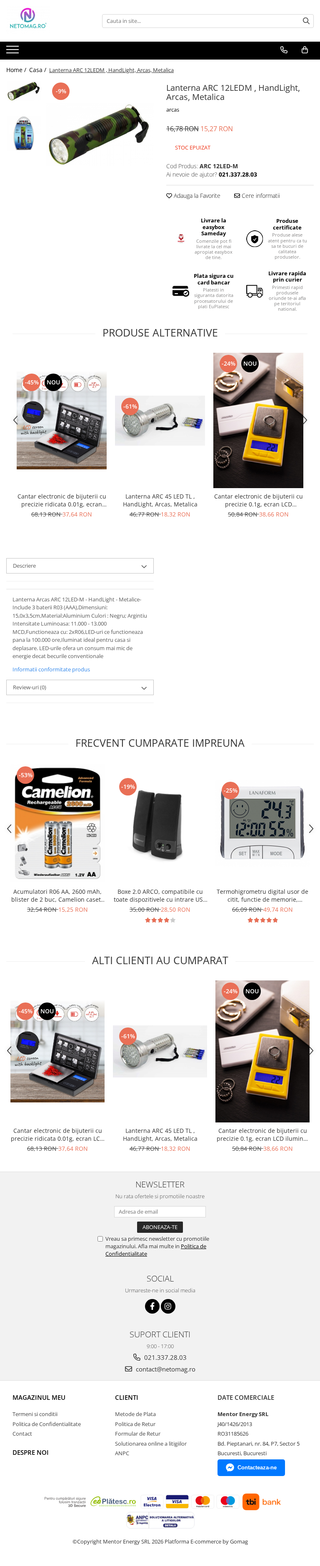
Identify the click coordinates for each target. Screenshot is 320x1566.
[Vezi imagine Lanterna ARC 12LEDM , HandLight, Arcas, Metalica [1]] (24, 133)
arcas (172, 109)
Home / (17, 70)
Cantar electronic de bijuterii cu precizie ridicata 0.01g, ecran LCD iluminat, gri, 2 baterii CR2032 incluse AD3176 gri (62, 500)
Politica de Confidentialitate (46, 1424)
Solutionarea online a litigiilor (151, 1443)
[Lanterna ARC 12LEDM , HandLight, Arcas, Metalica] (100, 134)
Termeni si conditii (35, 1414)
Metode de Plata (135, 1414)
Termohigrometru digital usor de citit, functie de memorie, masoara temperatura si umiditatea (262, 895)
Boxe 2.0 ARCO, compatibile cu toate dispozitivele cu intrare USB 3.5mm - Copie (160, 895)
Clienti (126, 1397)
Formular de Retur (137, 1433)
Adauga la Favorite (196, 195)
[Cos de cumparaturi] (305, 50)
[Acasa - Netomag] (48, 20)
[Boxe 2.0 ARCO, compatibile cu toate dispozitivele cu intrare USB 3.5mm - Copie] (160, 823)
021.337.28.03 (164, 1357)
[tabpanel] (100, 134)
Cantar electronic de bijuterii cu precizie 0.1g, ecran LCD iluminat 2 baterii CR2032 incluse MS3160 (258, 500)
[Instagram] (168, 1306)
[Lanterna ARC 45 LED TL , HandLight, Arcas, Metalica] (160, 421)
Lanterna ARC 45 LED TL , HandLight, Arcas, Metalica (160, 500)
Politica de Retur (135, 1424)
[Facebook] (152, 1306)
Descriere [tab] (24, 565)
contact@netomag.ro (164, 1369)
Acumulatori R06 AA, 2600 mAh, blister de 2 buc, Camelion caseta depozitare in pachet (57, 895)
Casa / (38, 70)
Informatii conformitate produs (51, 669)
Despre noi (30, 1452)
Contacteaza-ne (257, 1467)
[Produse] (13, 52)
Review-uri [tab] (29, 687)
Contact (22, 1433)
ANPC (122, 1453)
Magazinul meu (38, 1397)
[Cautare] (306, 21)
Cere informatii (260, 195)
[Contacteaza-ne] (284, 50)
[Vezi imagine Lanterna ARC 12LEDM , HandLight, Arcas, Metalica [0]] (24, 91)
